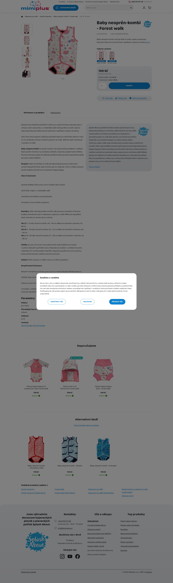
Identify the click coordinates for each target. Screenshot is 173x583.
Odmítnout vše (56, 301)
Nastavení (87, 301)
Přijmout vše (117, 301)
